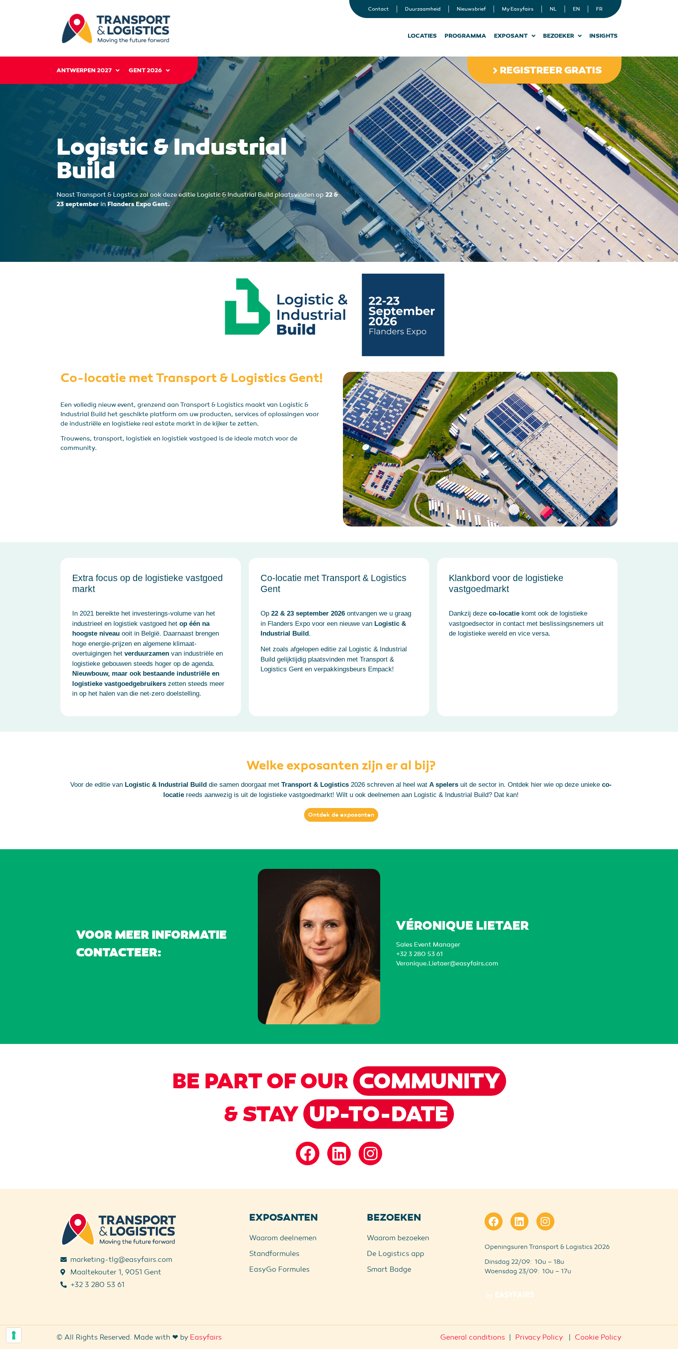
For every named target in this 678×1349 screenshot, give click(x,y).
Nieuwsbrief (471, 9)
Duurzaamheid (423, 9)
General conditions (472, 1337)
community (429, 1081)
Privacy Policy (539, 1337)
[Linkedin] (339, 1153)
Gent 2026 (145, 70)
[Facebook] (307, 1153)
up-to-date (378, 1114)
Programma (465, 35)
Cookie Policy (598, 1337)
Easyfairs (206, 1337)
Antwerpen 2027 (84, 70)
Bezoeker (558, 35)
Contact (378, 9)
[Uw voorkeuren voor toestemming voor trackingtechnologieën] (13, 1335)
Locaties (422, 35)
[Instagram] (370, 1153)
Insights (603, 35)
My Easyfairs (518, 9)
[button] (544, 70)
